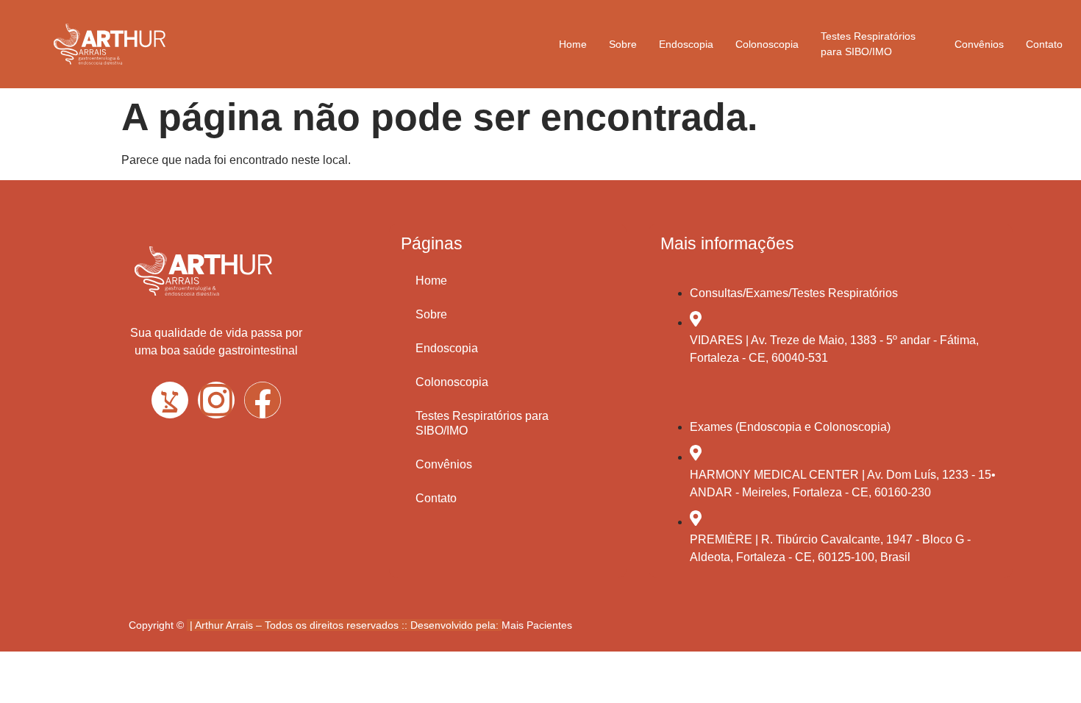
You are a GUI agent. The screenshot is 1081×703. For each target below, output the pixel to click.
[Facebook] (262, 400)
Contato (1044, 44)
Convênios (979, 44)
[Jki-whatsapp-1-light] (169, 400)
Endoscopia (686, 44)
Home (573, 44)
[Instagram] (216, 400)
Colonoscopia (767, 44)
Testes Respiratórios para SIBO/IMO (868, 43)
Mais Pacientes (537, 625)
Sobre (623, 44)
